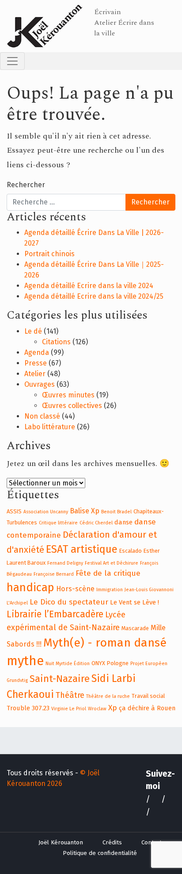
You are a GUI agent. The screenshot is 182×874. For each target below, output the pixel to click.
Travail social (148, 696)
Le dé (33, 331)
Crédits (112, 842)
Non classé (42, 416)
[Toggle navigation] (12, 61)
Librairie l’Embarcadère (55, 614)
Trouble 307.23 (28, 708)
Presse (35, 363)
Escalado (130, 550)
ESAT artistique (82, 549)
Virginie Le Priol (68, 709)
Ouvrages (39, 384)
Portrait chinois (49, 254)
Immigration (109, 590)
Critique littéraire (58, 523)
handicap (30, 587)
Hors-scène (75, 589)
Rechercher (26, 185)
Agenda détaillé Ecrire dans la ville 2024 (88, 285)
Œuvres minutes (68, 395)
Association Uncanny (45, 512)
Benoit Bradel (116, 512)
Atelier (35, 374)
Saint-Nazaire (60, 679)
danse (123, 522)
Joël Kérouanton (60, 842)
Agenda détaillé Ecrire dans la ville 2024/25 (93, 296)
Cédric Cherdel (96, 523)
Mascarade (135, 628)
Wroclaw (97, 709)
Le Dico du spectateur (69, 602)
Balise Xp (84, 511)
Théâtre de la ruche (108, 696)
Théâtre (70, 695)
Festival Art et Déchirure (111, 563)
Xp (112, 707)
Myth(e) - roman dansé (105, 642)
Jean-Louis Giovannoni (149, 590)
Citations (56, 342)
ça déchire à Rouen (147, 708)
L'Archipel (17, 603)
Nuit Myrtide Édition (68, 663)
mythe (25, 661)
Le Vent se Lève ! (134, 602)
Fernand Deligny (65, 563)
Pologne (118, 663)
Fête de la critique (108, 573)
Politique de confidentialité (100, 853)
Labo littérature (49, 427)
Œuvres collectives (72, 405)
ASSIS (14, 511)
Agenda (36, 352)
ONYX (98, 663)
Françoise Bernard (54, 574)
